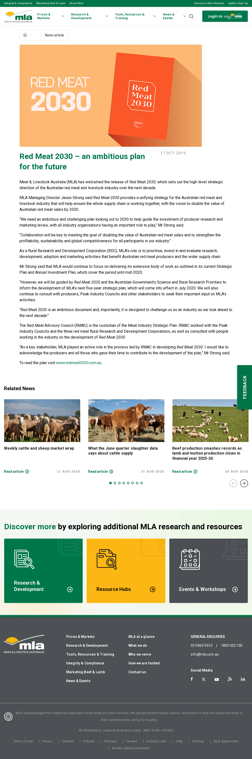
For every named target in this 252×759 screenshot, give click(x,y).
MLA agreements (226, 741)
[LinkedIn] (243, 679)
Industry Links (156, 741)
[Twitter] (203, 679)
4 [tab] (124, 483)
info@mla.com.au (205, 654)
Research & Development (87, 645)
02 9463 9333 (201, 645)
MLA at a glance (141, 637)
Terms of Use (23, 741)
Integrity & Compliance (18, 3)
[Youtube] (217, 679)
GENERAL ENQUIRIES (208, 637)
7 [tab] (137, 483)
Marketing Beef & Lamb (50, 3)
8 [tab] (141, 483)
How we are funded (144, 663)
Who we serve (139, 654)
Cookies (68, 741)
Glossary (110, 741)
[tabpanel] (42, 436)
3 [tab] (119, 483)
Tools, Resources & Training (90, 654)
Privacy (47, 741)
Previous (233, 483)
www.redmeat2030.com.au (78, 362)
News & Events (78, 681)
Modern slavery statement (131, 748)
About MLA (76, 3)
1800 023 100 (232, 645)
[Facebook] (192, 679)
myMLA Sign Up (238, 3)
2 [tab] (115, 483)
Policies (88, 741)
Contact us (137, 672)
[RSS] (230, 679)
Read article (14, 471)
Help (179, 741)
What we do (137, 645)
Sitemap (198, 741)
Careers (131, 741)
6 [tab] (132, 483)
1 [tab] (110, 483)
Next (244, 483)
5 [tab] (128, 483)
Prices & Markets (80, 637)
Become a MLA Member (209, 3)
